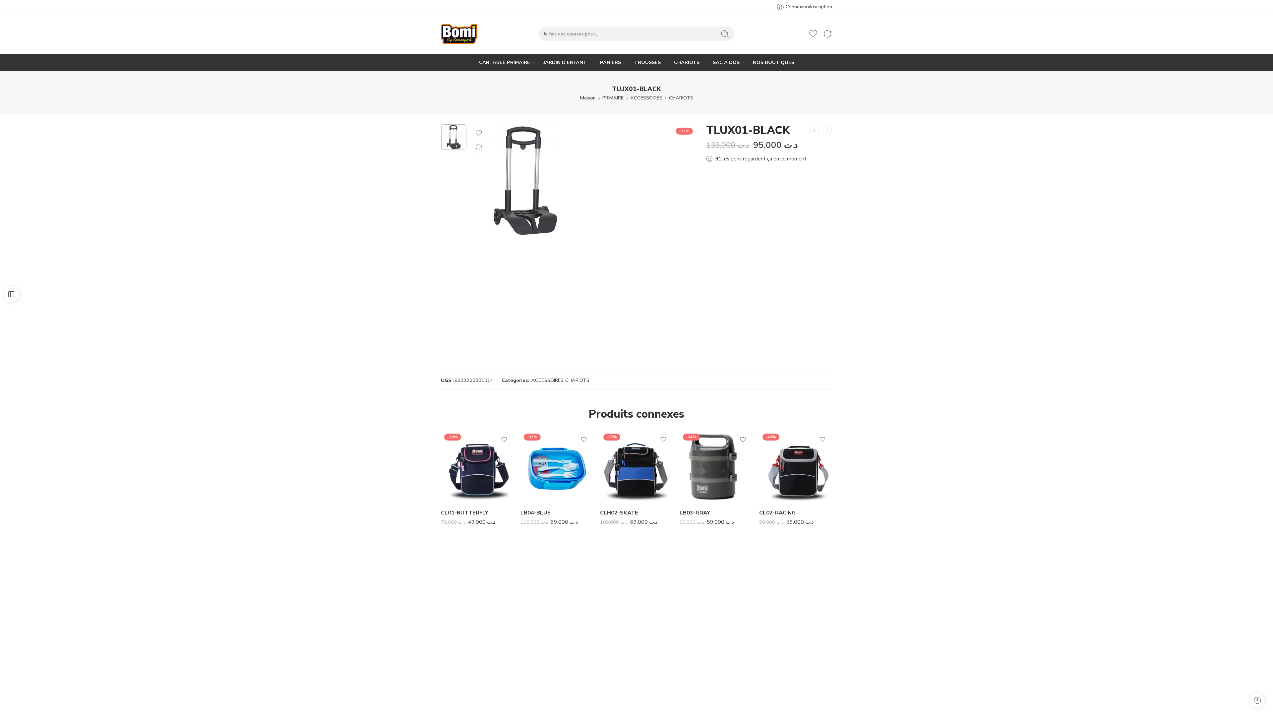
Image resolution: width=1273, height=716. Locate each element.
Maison (588, 97)
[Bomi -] (459, 34)
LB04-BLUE (535, 512)
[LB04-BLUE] (556, 466)
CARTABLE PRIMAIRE (504, 62)
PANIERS (610, 62)
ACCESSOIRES (646, 97)
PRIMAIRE (613, 97)
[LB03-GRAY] (716, 466)
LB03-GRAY (695, 512)
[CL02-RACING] (795, 466)
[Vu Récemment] (1257, 700)
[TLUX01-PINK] (827, 130)
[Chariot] (799, 33)
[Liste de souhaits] (478, 133)
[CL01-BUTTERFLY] (477, 466)
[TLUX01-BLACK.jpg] (453, 136)
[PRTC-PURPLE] (814, 130)
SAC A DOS (726, 62)
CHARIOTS (686, 62)
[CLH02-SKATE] (636, 466)
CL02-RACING (777, 512)
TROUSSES (647, 62)
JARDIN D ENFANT (565, 62)
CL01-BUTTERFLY (464, 512)
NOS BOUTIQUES (773, 62)
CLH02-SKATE (619, 512)
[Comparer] (478, 147)
